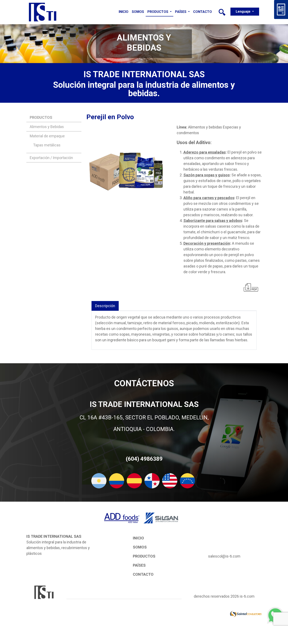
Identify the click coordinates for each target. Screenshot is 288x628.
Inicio (123, 12)
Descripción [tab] (105, 306)
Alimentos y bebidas (205, 127)
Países (139, 565)
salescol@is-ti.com (224, 556)
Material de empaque (47, 136)
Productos (144, 556)
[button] (222, 12)
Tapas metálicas (47, 145)
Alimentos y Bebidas (47, 126)
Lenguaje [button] (243, 11)
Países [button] (181, 12)
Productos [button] (158, 12)
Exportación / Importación (51, 157)
